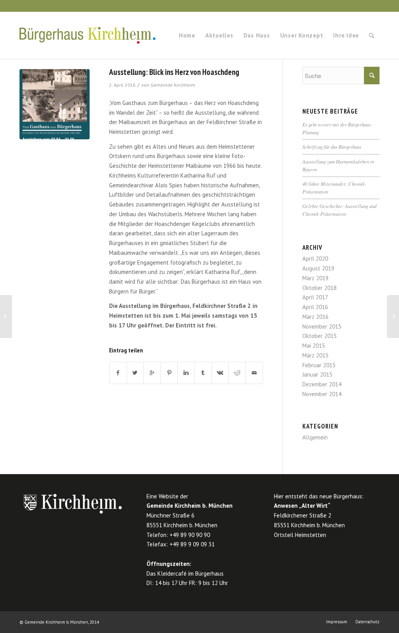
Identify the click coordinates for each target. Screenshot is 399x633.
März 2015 (315, 355)
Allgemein (315, 437)
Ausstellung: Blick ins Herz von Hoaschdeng (174, 72)
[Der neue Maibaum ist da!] (393, 316)
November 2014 (321, 394)
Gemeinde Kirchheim (172, 85)
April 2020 (315, 258)
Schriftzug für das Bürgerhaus (331, 146)
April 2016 (315, 307)
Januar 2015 (317, 374)
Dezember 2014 (321, 384)
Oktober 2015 (319, 336)
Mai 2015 (313, 345)
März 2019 (315, 278)
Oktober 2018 (319, 288)
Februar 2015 (318, 365)
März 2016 (315, 316)
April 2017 (315, 297)
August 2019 (318, 268)
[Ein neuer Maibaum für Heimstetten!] (6, 316)
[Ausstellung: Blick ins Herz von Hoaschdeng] (54, 104)
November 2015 (321, 326)
